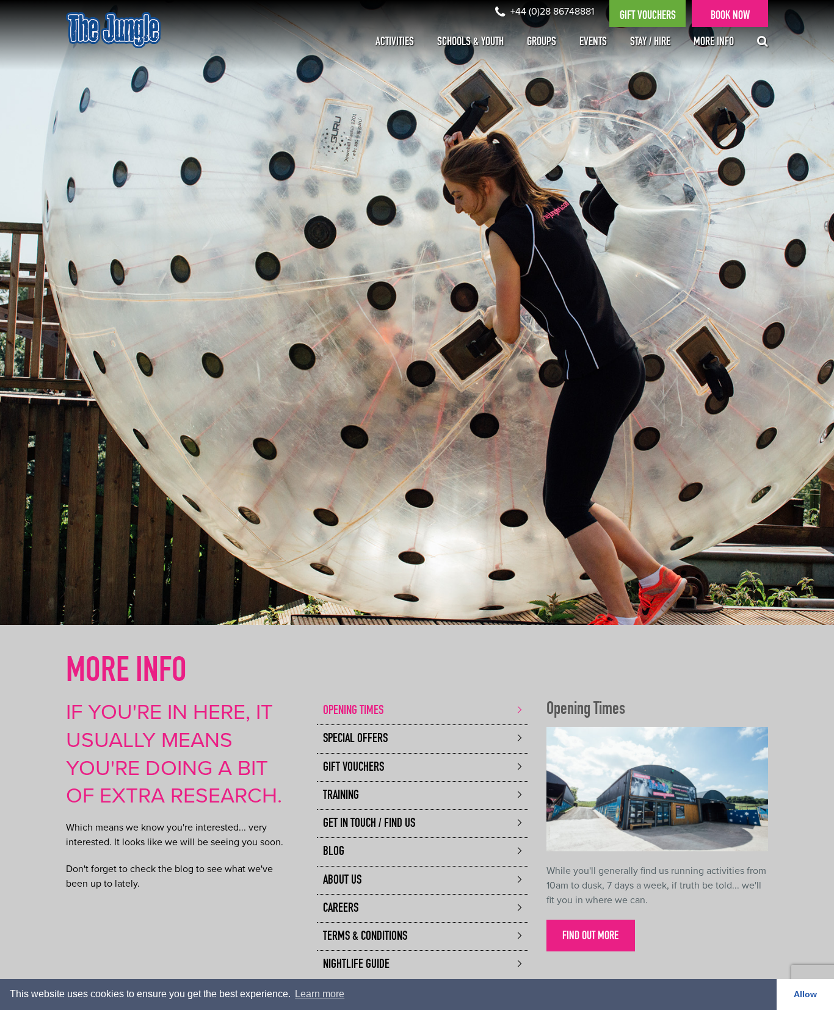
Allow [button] (805, 994)
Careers (340, 909)
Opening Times (353, 711)
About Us (342, 881)
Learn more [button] (319, 994)
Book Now (730, 16)
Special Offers (355, 739)
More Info (714, 43)
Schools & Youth (470, 43)
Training (341, 796)
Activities (394, 43)
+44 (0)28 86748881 (551, 11)
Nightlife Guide (356, 965)
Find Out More (590, 937)
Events (593, 43)
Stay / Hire (650, 43)
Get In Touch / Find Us (369, 824)
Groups (541, 43)
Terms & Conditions (365, 937)
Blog (333, 852)
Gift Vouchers (648, 16)
